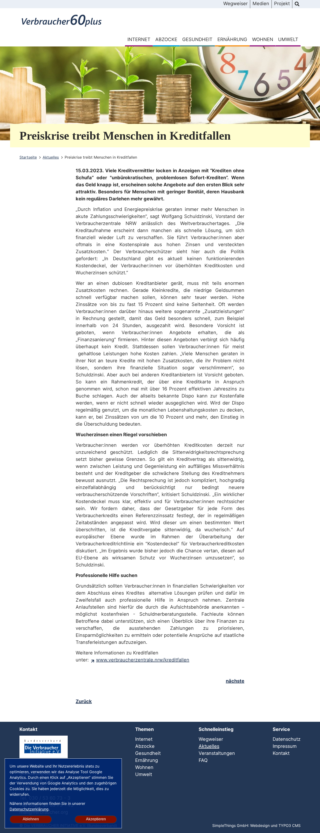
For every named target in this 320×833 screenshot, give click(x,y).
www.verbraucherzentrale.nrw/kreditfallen (142, 660)
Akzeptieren (96, 819)
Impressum (285, 746)
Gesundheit (197, 39)
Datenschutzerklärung (29, 809)
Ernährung (232, 39)
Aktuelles (209, 746)
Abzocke (166, 39)
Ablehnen (31, 819)
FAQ (203, 760)
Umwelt (288, 39)
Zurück (84, 701)
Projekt (282, 3)
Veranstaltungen (217, 753)
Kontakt (281, 753)
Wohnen (262, 39)
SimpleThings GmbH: (230, 825)
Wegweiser (235, 3)
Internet (138, 39)
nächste (235, 681)
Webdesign (260, 825)
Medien (261, 3)
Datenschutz (287, 739)
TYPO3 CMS (290, 825)
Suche (297, 4)
